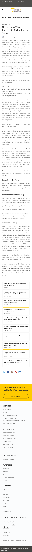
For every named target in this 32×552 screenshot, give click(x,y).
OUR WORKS (6, 498)
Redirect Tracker (8, 459)
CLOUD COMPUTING (9, 436)
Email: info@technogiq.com (21, 5)
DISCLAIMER (6, 535)
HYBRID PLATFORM (8, 477)
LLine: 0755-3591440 (19, 1)
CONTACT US (6, 532)
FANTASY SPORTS (8, 447)
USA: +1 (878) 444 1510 (7, 5)
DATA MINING (7, 441)
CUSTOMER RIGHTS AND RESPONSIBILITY (14, 541)
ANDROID (5, 471)
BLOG (4, 506)
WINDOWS (6, 468)
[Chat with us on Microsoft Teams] (4, 527)
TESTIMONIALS (7, 511)
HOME (5, 489)
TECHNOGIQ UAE (7, 509)
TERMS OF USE (7, 538)
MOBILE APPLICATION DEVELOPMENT (14, 421)
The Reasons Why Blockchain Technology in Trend (15, 30)
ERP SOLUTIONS (7, 450)
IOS (4, 474)
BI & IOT (5, 412)
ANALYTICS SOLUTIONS (10, 415)
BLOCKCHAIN (7, 409)
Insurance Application (10, 462)
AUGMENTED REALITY (9, 444)
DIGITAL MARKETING (9, 424)
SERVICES (5, 495)
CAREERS (5, 503)
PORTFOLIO (6, 492)
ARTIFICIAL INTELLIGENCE (10, 438)
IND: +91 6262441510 (7, 1)
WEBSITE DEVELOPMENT (10, 418)
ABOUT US (6, 500)
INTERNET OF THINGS (9, 433)
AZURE (5, 480)
